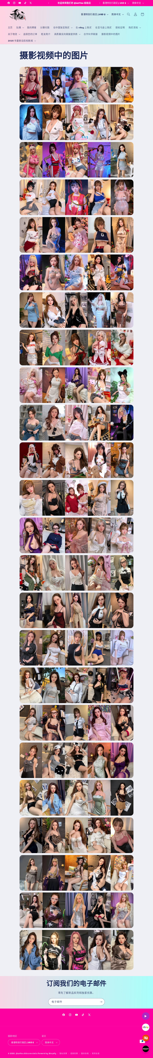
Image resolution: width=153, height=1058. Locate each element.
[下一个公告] (100, 3)
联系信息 (96, 1053)
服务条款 (85, 1053)
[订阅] (101, 1002)
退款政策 (74, 1053)
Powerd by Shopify (47, 1053)
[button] (19, 27)
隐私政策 (63, 1053)
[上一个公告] (48, 3)
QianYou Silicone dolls (26, 1053)
